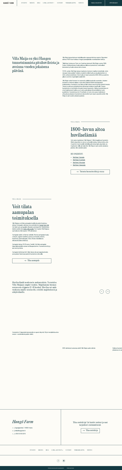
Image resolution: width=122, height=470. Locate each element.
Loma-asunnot (48, 3)
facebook (58, 460)
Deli (38, 3)
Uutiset (60, 3)
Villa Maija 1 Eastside (78, 157)
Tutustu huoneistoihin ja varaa (92, 172)
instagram (63, 460)
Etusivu (24, 3)
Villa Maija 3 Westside (79, 162)
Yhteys (81, 3)
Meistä (32, 3)
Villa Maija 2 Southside (79, 160)
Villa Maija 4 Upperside (79, 165)
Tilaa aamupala (33, 261)
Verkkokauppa (71, 3)
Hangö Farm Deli (44, 225)
